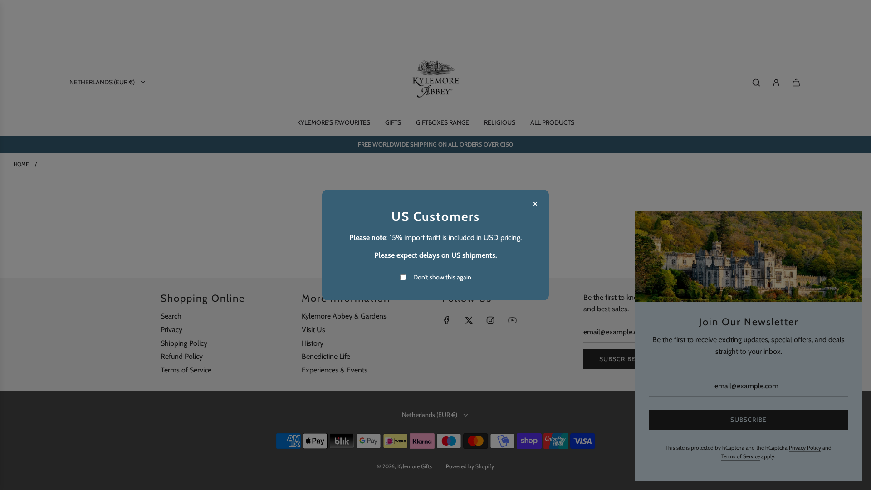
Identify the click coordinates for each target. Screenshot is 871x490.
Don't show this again (442, 277)
